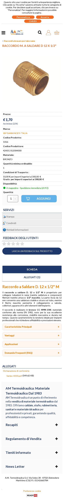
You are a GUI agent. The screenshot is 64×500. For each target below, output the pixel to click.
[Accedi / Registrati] (49, 32)
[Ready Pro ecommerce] (32, 495)
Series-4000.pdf (14, 375)
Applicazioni (11, 344)
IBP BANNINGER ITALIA (15, 133)
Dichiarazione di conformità (16, 371)
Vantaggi (9, 335)
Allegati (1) (32, 277)
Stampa (10, 216)
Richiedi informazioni (17, 229)
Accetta (45, 17)
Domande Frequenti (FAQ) (18, 353)
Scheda (32, 269)
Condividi (11, 223)
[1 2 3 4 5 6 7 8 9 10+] (12, 198)
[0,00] (57, 32)
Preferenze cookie (32, 491)
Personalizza (23, 17)
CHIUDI (33, 21)
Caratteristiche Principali (18, 326)
